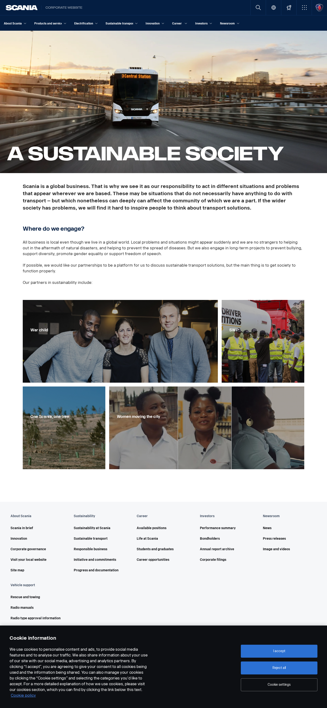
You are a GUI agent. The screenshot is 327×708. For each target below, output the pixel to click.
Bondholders (210, 539)
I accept (279, 651)
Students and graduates (155, 549)
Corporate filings (213, 560)
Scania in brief (22, 528)
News (267, 528)
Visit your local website (28, 560)
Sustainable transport (90, 539)
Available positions (151, 528)
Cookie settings (279, 685)
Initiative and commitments (95, 560)
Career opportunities (153, 560)
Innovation (19, 539)
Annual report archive (217, 549)
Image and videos (276, 549)
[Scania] (22, 7)
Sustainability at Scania (92, 528)
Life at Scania (147, 539)
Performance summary (218, 528)
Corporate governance (28, 549)
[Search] (258, 7)
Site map (17, 570)
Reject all (279, 668)
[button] (304, 7)
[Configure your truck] (288, 7)
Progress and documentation (96, 570)
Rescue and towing (25, 597)
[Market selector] (273, 7)
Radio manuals (22, 608)
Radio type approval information (36, 618)
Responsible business (90, 549)
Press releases (274, 539)
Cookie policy (23, 695)
